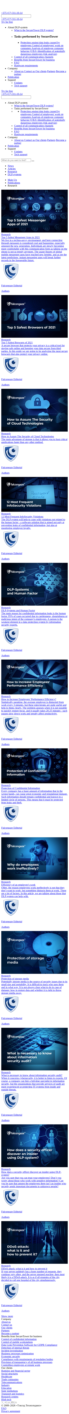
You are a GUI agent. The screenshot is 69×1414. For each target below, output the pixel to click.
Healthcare (6, 1376)
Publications (14, 182)
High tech (6, 1399)
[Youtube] (12, 1402)
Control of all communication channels (33, 57)
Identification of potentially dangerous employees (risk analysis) (43, 52)
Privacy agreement (10, 1411)
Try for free (7, 22)
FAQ (16, 62)
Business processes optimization (17, 1353)
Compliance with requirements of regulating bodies (27, 1359)
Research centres (9, 1396)
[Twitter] (2, 1402)
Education (6, 1388)
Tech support (20, 85)
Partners (51, 71)
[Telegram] (5, 1402)
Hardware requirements (26, 65)
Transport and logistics (12, 1393)
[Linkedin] (15, 1402)
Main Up (12, 180)
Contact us (29, 71)
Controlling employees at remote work (20, 1365)
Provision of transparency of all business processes (26, 1362)
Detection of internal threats (15, 1347)
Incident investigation (12, 1350)
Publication (13, 77)
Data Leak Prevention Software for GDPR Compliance (29, 1345)
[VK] (9, 1402)
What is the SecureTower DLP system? (34, 30)
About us (19, 71)
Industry (5, 1385)
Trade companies (9, 1379)
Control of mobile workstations (17, 1342)
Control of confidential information (19, 1339)
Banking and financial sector (15, 1370)
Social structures (9, 1373)
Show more (7, 1316)
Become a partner (10, 1333)
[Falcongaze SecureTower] (13, 10)
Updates (18, 82)
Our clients (41, 71)
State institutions (9, 1391)
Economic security (10, 1356)
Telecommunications (11, 1382)
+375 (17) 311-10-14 (11, 12)
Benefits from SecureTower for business (34, 59)
